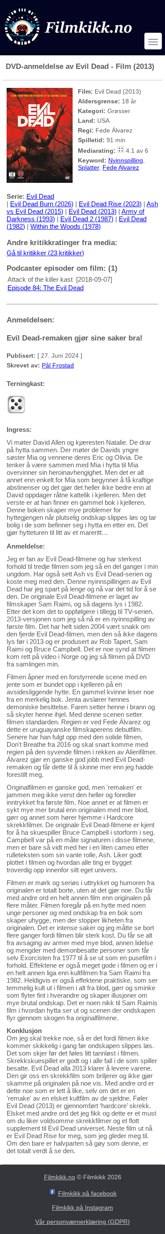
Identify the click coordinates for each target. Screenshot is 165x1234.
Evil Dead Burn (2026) (41, 204)
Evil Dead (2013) (93, 211)
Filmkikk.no (59, 1177)
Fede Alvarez (121, 167)
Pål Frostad (58, 365)
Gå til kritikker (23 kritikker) (45, 253)
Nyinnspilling (125, 160)
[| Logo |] (69, 47)
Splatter (88, 167)
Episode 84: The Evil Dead (45, 287)
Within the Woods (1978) (65, 226)
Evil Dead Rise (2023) (110, 204)
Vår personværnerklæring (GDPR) (82, 1221)
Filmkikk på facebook (87, 1193)
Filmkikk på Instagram (82, 1207)
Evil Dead (40, 196)
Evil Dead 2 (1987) (87, 219)
